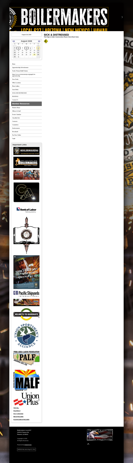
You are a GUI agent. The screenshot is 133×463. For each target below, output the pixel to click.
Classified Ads (16, 118)
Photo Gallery (15, 86)
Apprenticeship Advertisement (20, 67)
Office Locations (16, 82)
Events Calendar (16, 114)
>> (39, 41)
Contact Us (15, 100)
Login (13, 138)
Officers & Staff (16, 111)
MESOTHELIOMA (18, 416)
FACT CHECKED (18, 414)
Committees (15, 125)
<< (14, 41)
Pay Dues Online (16, 135)
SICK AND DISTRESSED (19, 93)
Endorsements (16, 128)
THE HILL (16, 408)
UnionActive (28, 445)
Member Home (16, 107)
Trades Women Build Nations (20, 71)
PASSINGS (15, 96)
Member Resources (20, 104)
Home (13, 64)
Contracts (14, 121)
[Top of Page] (88, 444)
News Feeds (15, 79)
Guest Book (15, 89)
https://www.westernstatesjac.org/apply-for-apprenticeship (24, 75)
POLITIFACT (16, 411)
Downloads (15, 131)
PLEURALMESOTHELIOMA (21, 419)
